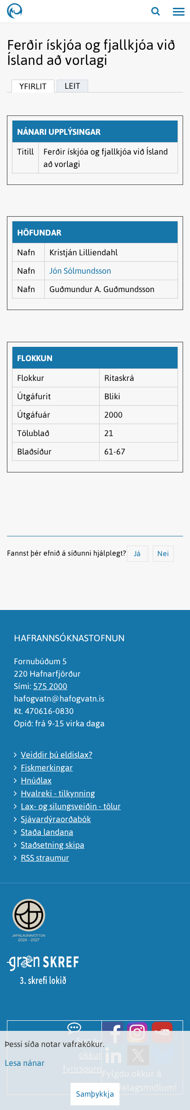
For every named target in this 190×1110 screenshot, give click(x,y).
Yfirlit (33, 86)
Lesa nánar (25, 1063)
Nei (163, 553)
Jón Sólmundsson (80, 271)
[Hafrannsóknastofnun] (18, 11)
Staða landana (47, 832)
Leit (72, 86)
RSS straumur (45, 858)
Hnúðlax (36, 780)
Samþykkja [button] (95, 1093)
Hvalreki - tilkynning (58, 793)
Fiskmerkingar (47, 767)
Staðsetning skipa (52, 845)
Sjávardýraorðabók (56, 819)
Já (137, 553)
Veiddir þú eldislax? (56, 754)
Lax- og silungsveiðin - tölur (71, 806)
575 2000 (50, 686)
